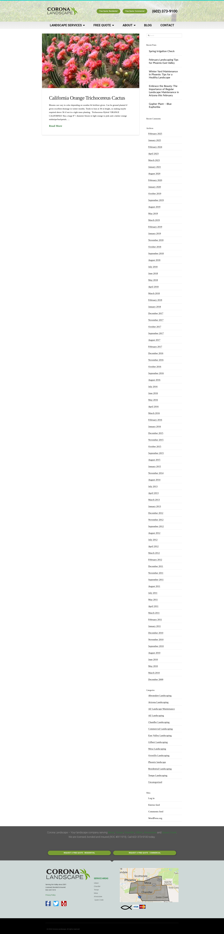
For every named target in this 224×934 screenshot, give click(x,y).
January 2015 (154, 466)
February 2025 (155, 133)
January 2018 (154, 306)
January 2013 (154, 506)
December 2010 (155, 633)
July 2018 (153, 266)
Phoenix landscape (157, 762)
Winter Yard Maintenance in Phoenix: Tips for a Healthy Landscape (163, 74)
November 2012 (155, 519)
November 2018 (155, 240)
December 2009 (155, 679)
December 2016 (155, 353)
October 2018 (154, 246)
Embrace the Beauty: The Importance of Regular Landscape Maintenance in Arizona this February (164, 91)
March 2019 (154, 220)
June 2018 (153, 273)
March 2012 (154, 553)
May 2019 (153, 213)
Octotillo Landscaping (158, 755)
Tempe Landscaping (157, 775)
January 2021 (154, 167)
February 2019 (155, 227)
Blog (148, 25)
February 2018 (155, 300)
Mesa (111, 832)
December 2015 (155, 433)
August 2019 (154, 207)
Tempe (119, 832)
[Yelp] (63, 903)
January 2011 (154, 626)
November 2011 (155, 573)
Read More (55, 125)
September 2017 (156, 333)
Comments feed (155, 811)
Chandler (129, 832)
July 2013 (153, 486)
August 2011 (154, 586)
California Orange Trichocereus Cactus (87, 98)
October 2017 (154, 326)
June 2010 (153, 659)
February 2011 (155, 619)
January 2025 (154, 140)
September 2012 (156, 526)
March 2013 (154, 499)
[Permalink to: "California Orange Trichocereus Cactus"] (90, 61)
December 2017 (155, 313)
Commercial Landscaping (160, 729)
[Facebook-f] (48, 903)
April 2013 (153, 493)
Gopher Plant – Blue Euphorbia (160, 105)
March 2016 (154, 413)
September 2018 (156, 253)
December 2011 (155, 566)
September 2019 (156, 200)
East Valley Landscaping (160, 735)
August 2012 (154, 533)
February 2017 (155, 346)
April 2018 (153, 286)
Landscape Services (66, 25)
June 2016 (153, 393)
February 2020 (155, 180)
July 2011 (152, 593)
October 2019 (154, 193)
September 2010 (156, 646)
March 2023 (154, 160)
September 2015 (156, 453)
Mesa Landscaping (157, 749)
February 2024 (155, 147)
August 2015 (154, 459)
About (128, 25)
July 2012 (153, 539)
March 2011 (154, 613)
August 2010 (154, 653)
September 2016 (156, 373)
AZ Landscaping (156, 715)
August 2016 (154, 380)
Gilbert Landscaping (158, 742)
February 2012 (155, 559)
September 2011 (156, 579)
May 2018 (153, 280)
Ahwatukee (150, 832)
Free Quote (102, 25)
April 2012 (153, 546)
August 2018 (154, 260)
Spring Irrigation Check (162, 51)
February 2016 (155, 420)
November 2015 (155, 440)
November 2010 (155, 639)
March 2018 (154, 293)
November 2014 (155, 473)
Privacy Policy (51, 895)
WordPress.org (155, 818)
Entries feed (154, 805)
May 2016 (153, 400)
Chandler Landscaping (159, 722)
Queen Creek (169, 832)
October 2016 (154, 366)
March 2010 (154, 672)
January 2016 (154, 426)
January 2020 (154, 187)
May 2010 (153, 666)
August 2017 (154, 340)
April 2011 (153, 606)
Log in (151, 798)
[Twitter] (56, 903)
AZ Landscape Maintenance (161, 709)
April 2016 (153, 406)
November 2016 (155, 360)
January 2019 (154, 233)
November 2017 (155, 320)
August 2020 (154, 173)
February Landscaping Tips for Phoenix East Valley (163, 61)
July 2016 (153, 386)
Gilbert (139, 832)
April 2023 (153, 153)
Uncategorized (155, 782)
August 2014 (154, 479)
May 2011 (153, 599)
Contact (167, 25)
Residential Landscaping (160, 768)
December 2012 (155, 513)
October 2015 (154, 446)
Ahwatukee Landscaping (160, 695)
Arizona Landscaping (158, 702)
